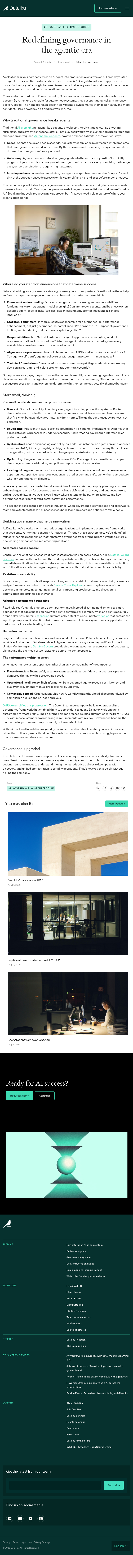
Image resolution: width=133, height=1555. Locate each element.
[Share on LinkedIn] (98, 788)
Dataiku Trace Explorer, (69, 585)
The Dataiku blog (76, 1345)
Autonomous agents (47, 136)
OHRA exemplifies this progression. (25, 705)
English (119, 1546)
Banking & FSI (74, 1285)
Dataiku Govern (43, 646)
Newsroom (72, 1434)
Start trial (44, 1095)
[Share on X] (105, 788)
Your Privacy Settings (39, 1542)
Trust (15, 1542)
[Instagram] (40, 1518)
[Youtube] (9, 1518)
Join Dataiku (73, 1409)
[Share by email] (117, 788)
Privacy (6, 1542)
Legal (23, 1542)
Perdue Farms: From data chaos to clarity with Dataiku (97, 1393)
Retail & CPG (73, 1298)
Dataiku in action (76, 1339)
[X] (20, 1518)
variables (103, 616)
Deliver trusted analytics (80, 1263)
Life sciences (73, 1292)
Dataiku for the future (78, 1440)
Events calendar (75, 1421)
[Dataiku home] (14, 8)
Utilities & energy (76, 1310)
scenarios (43, 616)
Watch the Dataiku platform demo (85, 1276)
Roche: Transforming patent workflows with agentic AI (97, 1376)
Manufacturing (74, 1304)
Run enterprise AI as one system (84, 1244)
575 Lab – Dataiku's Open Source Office (89, 1446)
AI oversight (25, 127)
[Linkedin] (30, 1518)
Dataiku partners (75, 1415)
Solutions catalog (76, 1329)
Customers (72, 1428)
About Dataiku (74, 1403)
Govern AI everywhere (78, 1257)
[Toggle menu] (126, 8)
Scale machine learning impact (84, 1269)
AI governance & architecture (66, 27)
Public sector (73, 1323)
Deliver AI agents (76, 1251)
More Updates (117, 803)
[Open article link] (123, 788)
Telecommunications (78, 1317)
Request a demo (108, 8)
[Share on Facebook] (111, 788)
